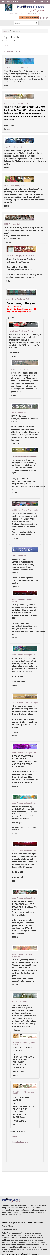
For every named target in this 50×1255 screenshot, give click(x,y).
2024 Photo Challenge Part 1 (18, 299)
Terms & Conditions (35, 1222)
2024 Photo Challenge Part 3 (21, 331)
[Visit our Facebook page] (13, 1)
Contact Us (8, 1)
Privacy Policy (7, 1222)
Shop (5, 31)
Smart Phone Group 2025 (14, 185)
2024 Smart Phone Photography (25, 510)
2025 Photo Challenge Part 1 (16, 103)
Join (39, 1)
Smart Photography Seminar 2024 (20, 255)
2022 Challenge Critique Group (22, 600)
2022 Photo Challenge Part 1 (24, 898)
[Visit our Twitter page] (15, 1)
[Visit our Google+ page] (17, 1)
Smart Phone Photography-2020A (24, 1043)
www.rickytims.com (9, 1254)
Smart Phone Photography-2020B (24, 1093)
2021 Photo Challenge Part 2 (24, 850)
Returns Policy (20, 1222)
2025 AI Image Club (12, 224)
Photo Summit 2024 (19, 412)
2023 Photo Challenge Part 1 (24, 752)
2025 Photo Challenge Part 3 (16, 67)
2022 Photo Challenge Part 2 (24, 654)
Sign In (45, 1)
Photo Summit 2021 (20, 1001)
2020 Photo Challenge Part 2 (24, 803)
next (6, 45)
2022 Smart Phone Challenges (25, 702)
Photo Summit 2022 (20, 555)
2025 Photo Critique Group (15, 147)
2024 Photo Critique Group (22, 369)
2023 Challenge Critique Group (24, 456)
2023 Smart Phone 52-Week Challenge (24, 955)
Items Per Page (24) (11, 51)
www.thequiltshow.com (27, 1254)
